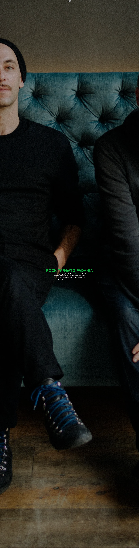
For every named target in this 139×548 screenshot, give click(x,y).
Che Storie (69, 267)
